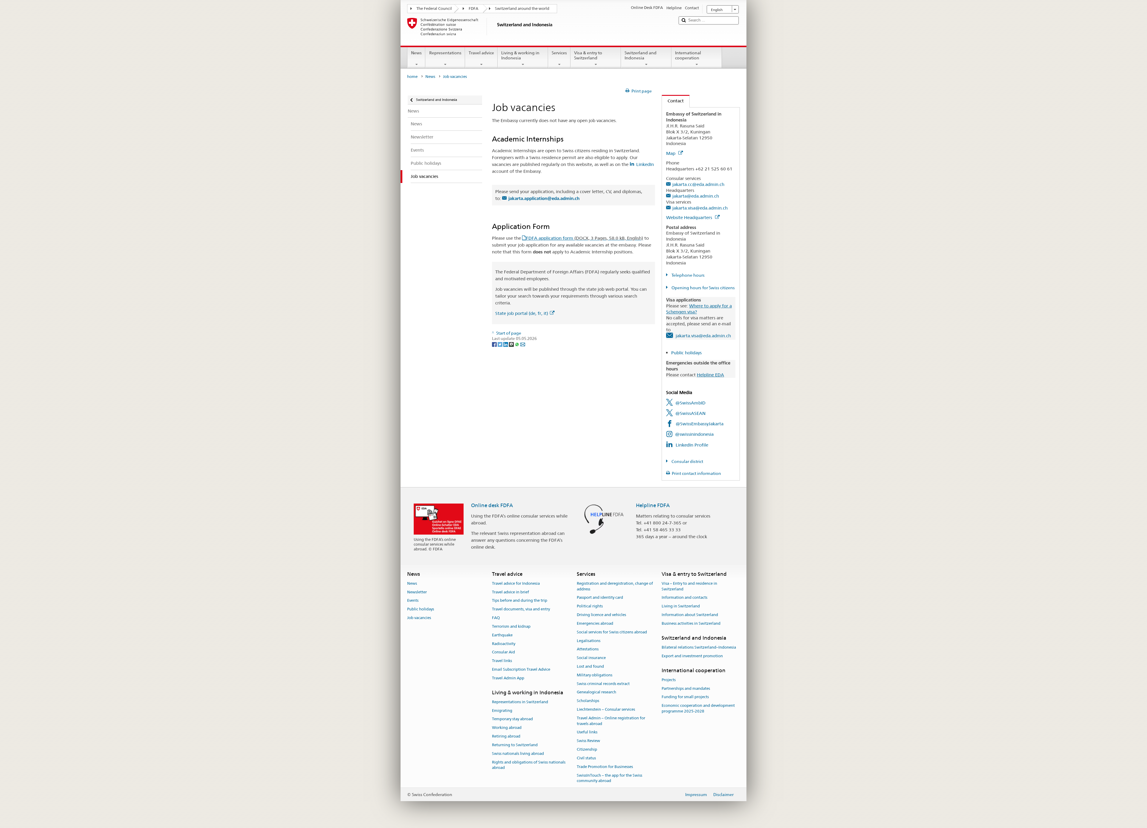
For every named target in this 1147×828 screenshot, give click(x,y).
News (416, 52)
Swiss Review (588, 741)
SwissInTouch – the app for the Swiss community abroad (609, 778)
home (412, 76)
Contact (673, 101)
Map (671, 153)
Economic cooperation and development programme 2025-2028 (698, 709)
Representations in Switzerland (520, 702)
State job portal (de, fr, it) (521, 313)
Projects (669, 680)
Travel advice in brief (510, 592)
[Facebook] (495, 344)
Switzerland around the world (522, 8)
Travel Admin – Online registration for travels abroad (611, 721)
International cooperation (688, 55)
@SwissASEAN (690, 413)
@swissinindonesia (694, 434)
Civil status (586, 758)
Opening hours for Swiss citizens (703, 287)
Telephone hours (688, 275)
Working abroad (507, 728)
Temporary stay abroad (512, 719)
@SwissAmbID (690, 403)
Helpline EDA (710, 375)
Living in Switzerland (681, 606)
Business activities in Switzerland (691, 623)
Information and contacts (684, 597)
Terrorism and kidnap (511, 626)
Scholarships (588, 700)
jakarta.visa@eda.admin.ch (700, 208)
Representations (445, 52)
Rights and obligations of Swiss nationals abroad (528, 765)
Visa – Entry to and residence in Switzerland (689, 586)
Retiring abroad (506, 736)
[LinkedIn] (506, 344)
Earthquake (502, 635)
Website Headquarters (689, 217)
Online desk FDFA (492, 505)
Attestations (588, 649)
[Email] (522, 344)
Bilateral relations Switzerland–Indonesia (699, 647)
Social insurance (591, 657)
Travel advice (481, 52)
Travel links (502, 660)
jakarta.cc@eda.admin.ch (698, 184)
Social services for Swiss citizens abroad (612, 632)
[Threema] (512, 344)
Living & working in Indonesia (520, 55)
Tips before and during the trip (519, 600)
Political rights (590, 606)
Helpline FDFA (653, 505)
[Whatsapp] (517, 344)
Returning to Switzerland (515, 745)
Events (412, 600)
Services (559, 52)
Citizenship (587, 749)
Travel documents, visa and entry (521, 609)
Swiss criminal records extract (603, 683)
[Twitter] (500, 344)
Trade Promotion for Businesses (605, 766)
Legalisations (588, 640)
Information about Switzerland (690, 614)
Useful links (587, 732)
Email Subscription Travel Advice (521, 669)
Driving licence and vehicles (601, 614)
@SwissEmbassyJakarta (699, 424)
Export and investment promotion (692, 656)
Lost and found (590, 666)
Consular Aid (503, 652)
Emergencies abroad (595, 623)
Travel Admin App (508, 678)
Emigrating (502, 710)
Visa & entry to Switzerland (588, 55)
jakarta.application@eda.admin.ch (543, 198)
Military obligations (594, 675)
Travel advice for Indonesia (516, 583)
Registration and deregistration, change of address (615, 586)
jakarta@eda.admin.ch (695, 196)
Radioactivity (503, 643)
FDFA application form (584, 238)
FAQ (496, 617)
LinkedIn (645, 164)
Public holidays (686, 352)
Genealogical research (596, 692)
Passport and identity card (600, 597)
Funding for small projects (685, 697)
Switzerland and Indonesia (641, 55)
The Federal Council (434, 8)
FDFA (473, 8)
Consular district (687, 461)
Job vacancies (419, 617)
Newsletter (417, 592)
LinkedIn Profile (692, 445)
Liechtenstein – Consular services (606, 709)
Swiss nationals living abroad (518, 753)
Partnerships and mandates (686, 688)
